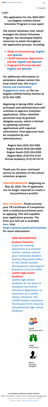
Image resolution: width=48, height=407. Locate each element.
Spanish (17, 55)
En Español (41, 8)
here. (6, 224)
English (40, 51)
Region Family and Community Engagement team (20, 87)
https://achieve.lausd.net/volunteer (25, 227)
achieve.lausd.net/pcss (30, 401)
